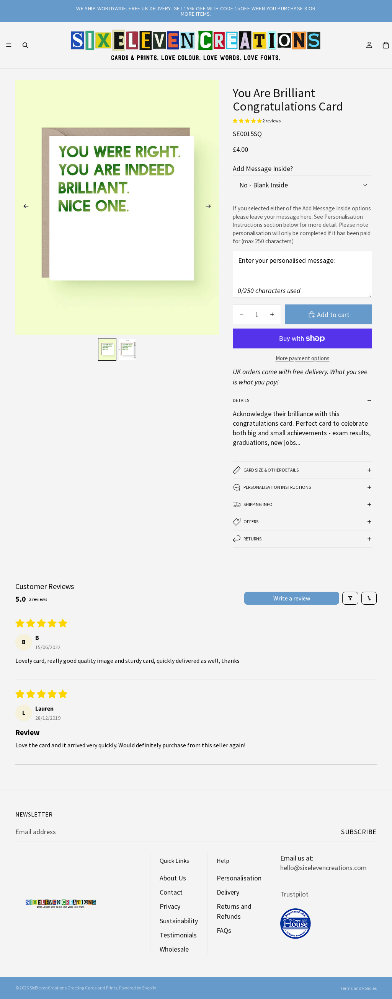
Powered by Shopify (137, 988)
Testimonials (178, 935)
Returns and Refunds (234, 911)
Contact (171, 892)
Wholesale (174, 949)
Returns (252, 539)
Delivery (228, 892)
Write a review (291, 598)
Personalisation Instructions (277, 487)
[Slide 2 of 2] (127, 349)
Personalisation (239, 878)
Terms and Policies (358, 988)
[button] (248, 121)
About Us (173, 878)
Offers (250, 521)
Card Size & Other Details (271, 470)
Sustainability (179, 920)
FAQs (224, 930)
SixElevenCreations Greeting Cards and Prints (73, 988)
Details (241, 400)
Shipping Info (258, 504)
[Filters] (350, 598)
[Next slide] (210, 207)
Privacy (170, 906)
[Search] (25, 45)
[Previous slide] (23, 207)
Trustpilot (294, 894)
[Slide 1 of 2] (107, 349)
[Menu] (9, 45)
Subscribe (359, 831)
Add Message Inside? (263, 168)
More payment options (303, 358)
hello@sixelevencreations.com (323, 867)
